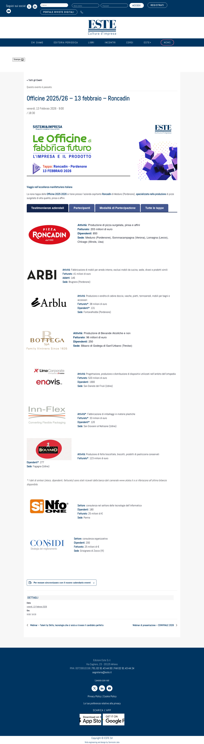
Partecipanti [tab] (82, 208)
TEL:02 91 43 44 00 (102, 668)
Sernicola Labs (113, 742)
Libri (91, 42)
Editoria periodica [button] (66, 42)
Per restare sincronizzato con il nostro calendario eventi (62, 582)
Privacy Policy (94, 696)
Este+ (147, 42)
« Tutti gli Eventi (34, 80)
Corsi (129, 42)
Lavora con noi (102, 680)
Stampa (17, 59)
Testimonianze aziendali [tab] (47, 208)
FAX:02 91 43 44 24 (124, 668)
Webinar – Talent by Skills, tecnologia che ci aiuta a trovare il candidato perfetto (66, 625)
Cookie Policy (109, 696)
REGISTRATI (157, 5)
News (167, 42)
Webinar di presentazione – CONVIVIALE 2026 (153, 625)
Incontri (110, 42)
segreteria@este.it (102, 672)
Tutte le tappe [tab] (154, 208)
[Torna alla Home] (102, 28)
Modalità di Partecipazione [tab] (118, 208)
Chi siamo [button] (37, 42)
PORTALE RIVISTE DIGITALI (58, 12)
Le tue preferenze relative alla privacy (102, 703)
